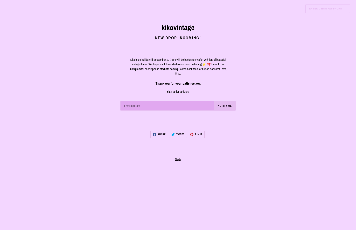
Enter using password (327, 8)
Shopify (178, 159)
